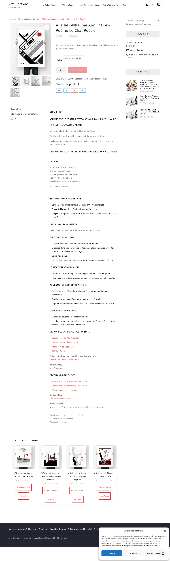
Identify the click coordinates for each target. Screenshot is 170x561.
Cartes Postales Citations (88, 5)
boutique (101, 136)
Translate (146, 24)
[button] (164, 531)
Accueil (13, 19)
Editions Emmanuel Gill (60, 398)
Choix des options (23, 487)
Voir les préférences (155, 553)
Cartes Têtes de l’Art (111, 5)
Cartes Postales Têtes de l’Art (65, 342)
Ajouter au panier (77, 70)
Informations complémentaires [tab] (24, 114)
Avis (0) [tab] (13, 119)
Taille (59, 60)
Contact (97, 529)
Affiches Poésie (68, 5)
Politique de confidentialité (80, 529)
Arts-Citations (18, 4)
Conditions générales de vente (52, 529)
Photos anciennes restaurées (65, 390)
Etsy (125, 5)
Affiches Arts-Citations (62, 347)
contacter (73, 407)
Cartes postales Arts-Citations (65, 338)
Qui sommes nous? (18, 529)
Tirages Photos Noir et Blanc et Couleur (70, 381)
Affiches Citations (50, 5)
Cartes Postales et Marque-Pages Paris (70, 386)
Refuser (133, 553)
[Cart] (158, 4)
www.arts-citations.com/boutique (64, 359)
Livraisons (32, 529)
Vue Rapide (23, 496)
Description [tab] (15, 109)
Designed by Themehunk (56, 538)
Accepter (112, 553)
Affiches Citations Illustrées (29, 19)
